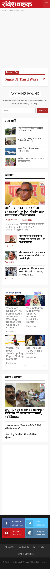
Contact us (23, 547)
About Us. (9, 547)
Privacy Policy (39, 547)
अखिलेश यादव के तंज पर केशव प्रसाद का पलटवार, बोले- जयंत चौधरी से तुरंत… (32, 255)
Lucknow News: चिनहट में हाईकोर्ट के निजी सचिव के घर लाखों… (23, 427)
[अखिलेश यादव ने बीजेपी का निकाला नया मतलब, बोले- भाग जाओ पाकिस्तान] (11, 239)
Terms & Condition (25, 554)
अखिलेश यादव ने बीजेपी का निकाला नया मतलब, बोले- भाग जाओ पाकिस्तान (32, 239)
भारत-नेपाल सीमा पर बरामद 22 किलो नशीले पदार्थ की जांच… (30, 129)
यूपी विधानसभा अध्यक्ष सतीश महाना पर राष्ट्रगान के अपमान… (31, 160)
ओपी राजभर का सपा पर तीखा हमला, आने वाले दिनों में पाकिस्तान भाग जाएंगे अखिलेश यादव (24, 212)
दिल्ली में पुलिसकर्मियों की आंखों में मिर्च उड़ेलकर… (21, 436)
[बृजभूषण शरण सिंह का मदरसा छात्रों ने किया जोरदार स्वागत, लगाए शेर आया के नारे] (11, 271)
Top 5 (7, 183)
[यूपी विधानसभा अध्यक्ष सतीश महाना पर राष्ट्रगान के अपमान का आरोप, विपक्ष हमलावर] (10, 162)
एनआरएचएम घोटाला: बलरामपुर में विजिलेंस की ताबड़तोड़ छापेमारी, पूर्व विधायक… (24, 414)
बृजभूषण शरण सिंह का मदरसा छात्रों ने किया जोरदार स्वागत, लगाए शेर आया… (31, 272)
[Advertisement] (25, 41)
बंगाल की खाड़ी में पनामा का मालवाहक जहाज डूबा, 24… (31, 150)
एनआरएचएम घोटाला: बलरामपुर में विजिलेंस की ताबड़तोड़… (29, 139)
